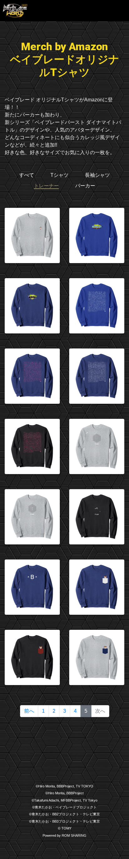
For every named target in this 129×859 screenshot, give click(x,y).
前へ (29, 711)
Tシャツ (59, 175)
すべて (26, 175)
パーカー (85, 185)
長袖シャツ (97, 175)
